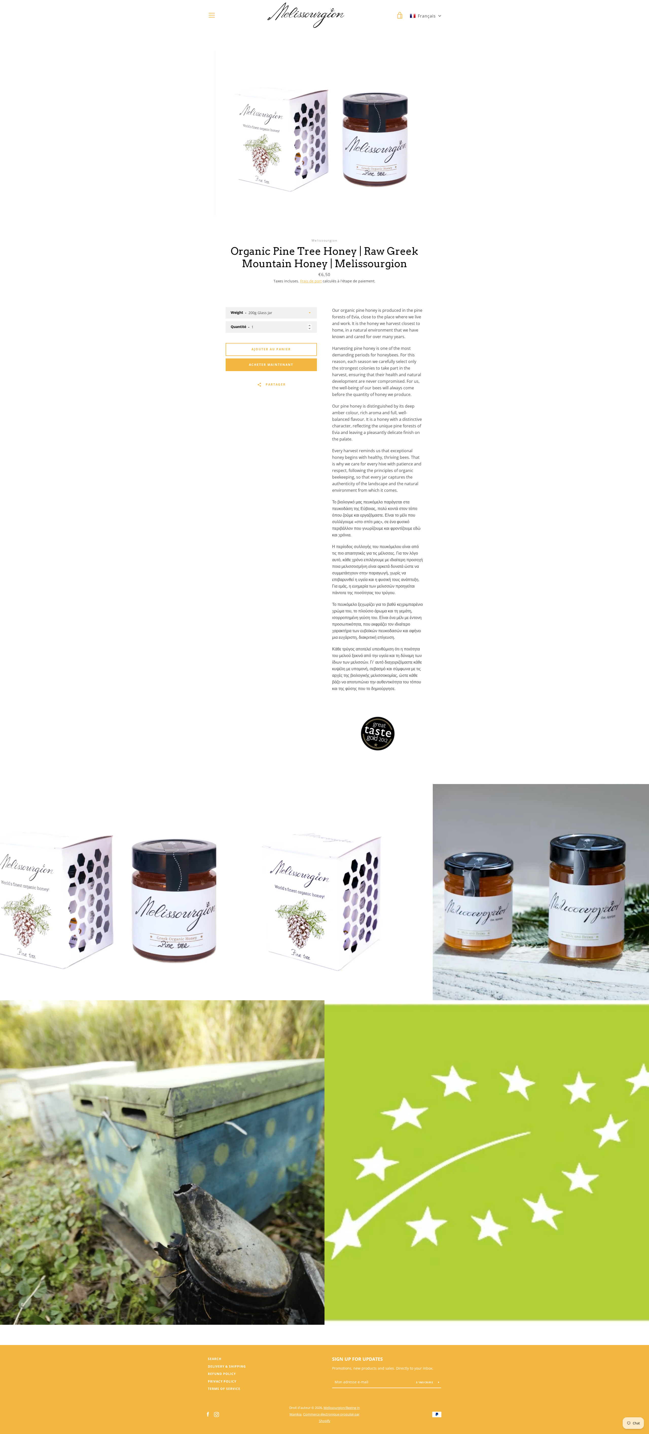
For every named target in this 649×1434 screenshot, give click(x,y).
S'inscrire (425, 1382)
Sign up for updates (357, 1359)
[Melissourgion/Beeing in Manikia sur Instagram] (216, 1414)
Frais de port (311, 281)
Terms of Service (224, 1389)
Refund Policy (222, 1374)
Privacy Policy (222, 1381)
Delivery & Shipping (227, 1366)
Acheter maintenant (271, 364)
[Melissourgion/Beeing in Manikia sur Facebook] (207, 1414)
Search (214, 1359)
